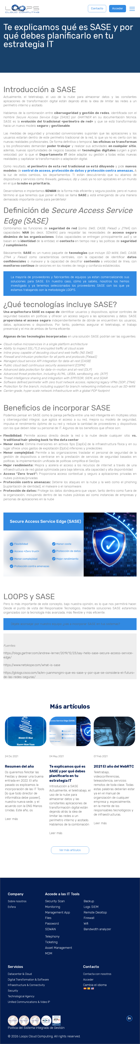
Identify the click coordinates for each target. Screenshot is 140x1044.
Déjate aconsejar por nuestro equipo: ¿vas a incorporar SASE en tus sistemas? (65, 624)
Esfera (12, 907)
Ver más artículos (70, 850)
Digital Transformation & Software (28, 979)
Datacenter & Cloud (20, 974)
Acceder (117, 8)
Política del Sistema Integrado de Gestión (36, 1028)
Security (13, 990)
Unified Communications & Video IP (29, 1002)
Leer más (11, 819)
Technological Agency (21, 996)
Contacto (97, 8)
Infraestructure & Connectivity (26, 985)
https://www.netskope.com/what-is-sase (31, 665)
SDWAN (51, 191)
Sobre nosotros (17, 901)
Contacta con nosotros (97, 974)
